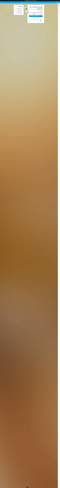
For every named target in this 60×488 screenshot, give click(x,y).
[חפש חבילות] (59, 8)
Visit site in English (27, 0)
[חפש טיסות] (59, 4)
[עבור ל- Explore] (59, 9)
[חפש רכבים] (59, 7)
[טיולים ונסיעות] (59, 11)
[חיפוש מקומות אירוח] (59, 5)
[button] (0, 0)
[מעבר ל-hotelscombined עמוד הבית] (55, 2)
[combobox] (35, 12)
